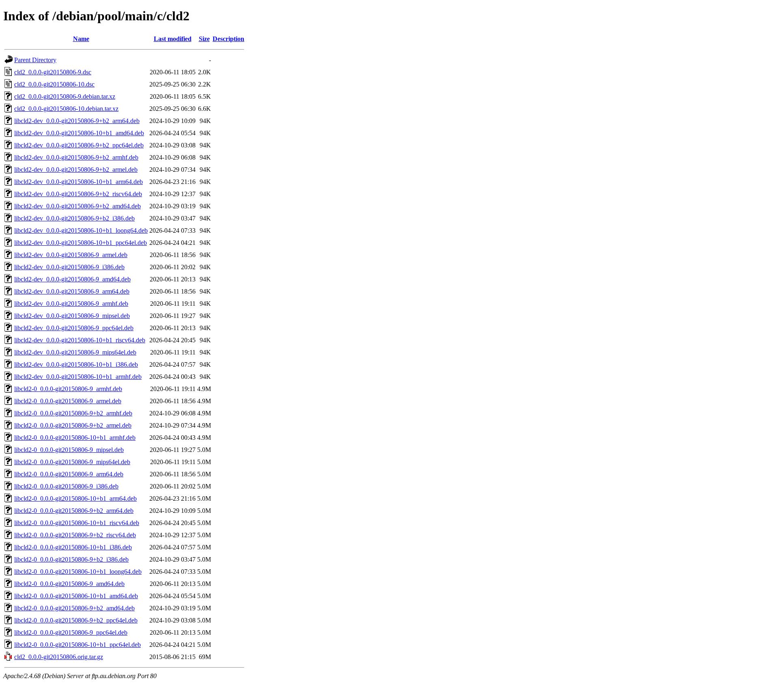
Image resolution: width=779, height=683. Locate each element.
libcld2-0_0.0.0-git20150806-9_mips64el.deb (72, 461)
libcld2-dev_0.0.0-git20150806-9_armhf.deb (71, 303)
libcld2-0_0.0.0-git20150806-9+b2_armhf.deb (73, 413)
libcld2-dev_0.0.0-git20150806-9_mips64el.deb (75, 352)
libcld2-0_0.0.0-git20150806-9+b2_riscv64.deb (75, 535)
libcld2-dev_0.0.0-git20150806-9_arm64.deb (71, 291)
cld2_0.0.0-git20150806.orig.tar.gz (58, 656)
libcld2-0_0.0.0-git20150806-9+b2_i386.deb (71, 559)
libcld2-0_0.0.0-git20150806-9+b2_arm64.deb (73, 510)
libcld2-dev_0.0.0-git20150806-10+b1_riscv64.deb (79, 340)
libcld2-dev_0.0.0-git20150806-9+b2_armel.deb (76, 169)
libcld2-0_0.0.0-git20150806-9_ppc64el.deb (70, 632)
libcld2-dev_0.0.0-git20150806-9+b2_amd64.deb (77, 206)
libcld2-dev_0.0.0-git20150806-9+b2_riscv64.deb (78, 193)
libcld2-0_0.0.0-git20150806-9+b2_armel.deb (72, 425)
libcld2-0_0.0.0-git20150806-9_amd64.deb (69, 583)
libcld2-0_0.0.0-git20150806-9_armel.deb (67, 401)
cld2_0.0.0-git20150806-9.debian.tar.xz (64, 96)
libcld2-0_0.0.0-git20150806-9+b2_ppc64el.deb (76, 620)
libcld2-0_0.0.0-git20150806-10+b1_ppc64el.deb (77, 644)
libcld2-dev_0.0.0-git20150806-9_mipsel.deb (72, 315)
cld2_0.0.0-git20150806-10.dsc (54, 84)
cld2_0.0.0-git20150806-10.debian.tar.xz (66, 108)
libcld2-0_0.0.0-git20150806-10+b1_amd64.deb (76, 595)
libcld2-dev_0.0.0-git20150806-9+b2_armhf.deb (76, 157)
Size (204, 38)
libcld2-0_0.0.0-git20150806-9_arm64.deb (68, 474)
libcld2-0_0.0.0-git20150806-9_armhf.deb (68, 388)
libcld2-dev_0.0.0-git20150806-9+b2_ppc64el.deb (79, 145)
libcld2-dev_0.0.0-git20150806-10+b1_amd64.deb (79, 133)
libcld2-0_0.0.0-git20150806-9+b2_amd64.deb (74, 608)
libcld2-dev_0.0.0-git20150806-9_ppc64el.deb (73, 327)
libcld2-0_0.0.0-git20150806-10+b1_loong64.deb (78, 571)
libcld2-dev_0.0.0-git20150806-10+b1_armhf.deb (78, 376)
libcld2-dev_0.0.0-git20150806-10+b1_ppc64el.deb (80, 242)
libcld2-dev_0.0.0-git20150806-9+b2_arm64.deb (77, 120)
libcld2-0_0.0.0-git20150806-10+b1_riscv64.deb (76, 522)
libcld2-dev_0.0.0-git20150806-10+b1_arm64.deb (78, 181)
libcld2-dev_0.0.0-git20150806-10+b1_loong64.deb (81, 230)
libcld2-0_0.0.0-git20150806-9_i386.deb (66, 486)
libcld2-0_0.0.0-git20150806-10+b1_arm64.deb (75, 498)
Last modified (173, 38)
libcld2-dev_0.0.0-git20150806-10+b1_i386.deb (76, 364)
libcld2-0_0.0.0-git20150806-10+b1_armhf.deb (75, 437)
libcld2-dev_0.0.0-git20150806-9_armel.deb (70, 254)
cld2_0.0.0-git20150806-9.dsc (52, 72)
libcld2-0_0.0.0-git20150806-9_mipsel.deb (69, 449)
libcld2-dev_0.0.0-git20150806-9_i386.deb (69, 267)
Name (81, 38)
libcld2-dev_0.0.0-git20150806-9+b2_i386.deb (74, 218)
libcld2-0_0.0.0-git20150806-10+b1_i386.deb (73, 547)
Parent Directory (35, 59)
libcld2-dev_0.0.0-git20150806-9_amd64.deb (72, 279)
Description (228, 38)
